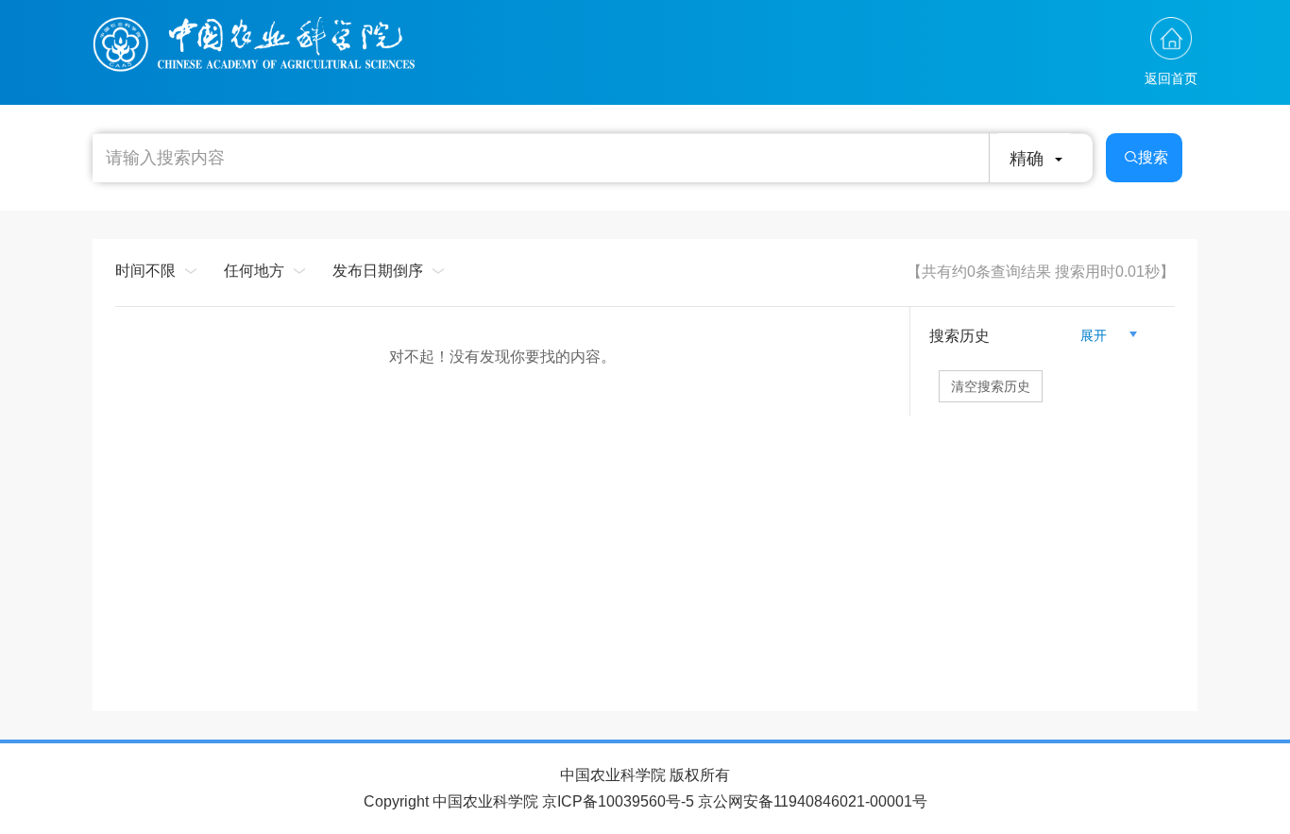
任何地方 (254, 271)
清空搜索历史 (990, 386)
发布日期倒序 (377, 271)
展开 (1101, 335)
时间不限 (145, 271)
